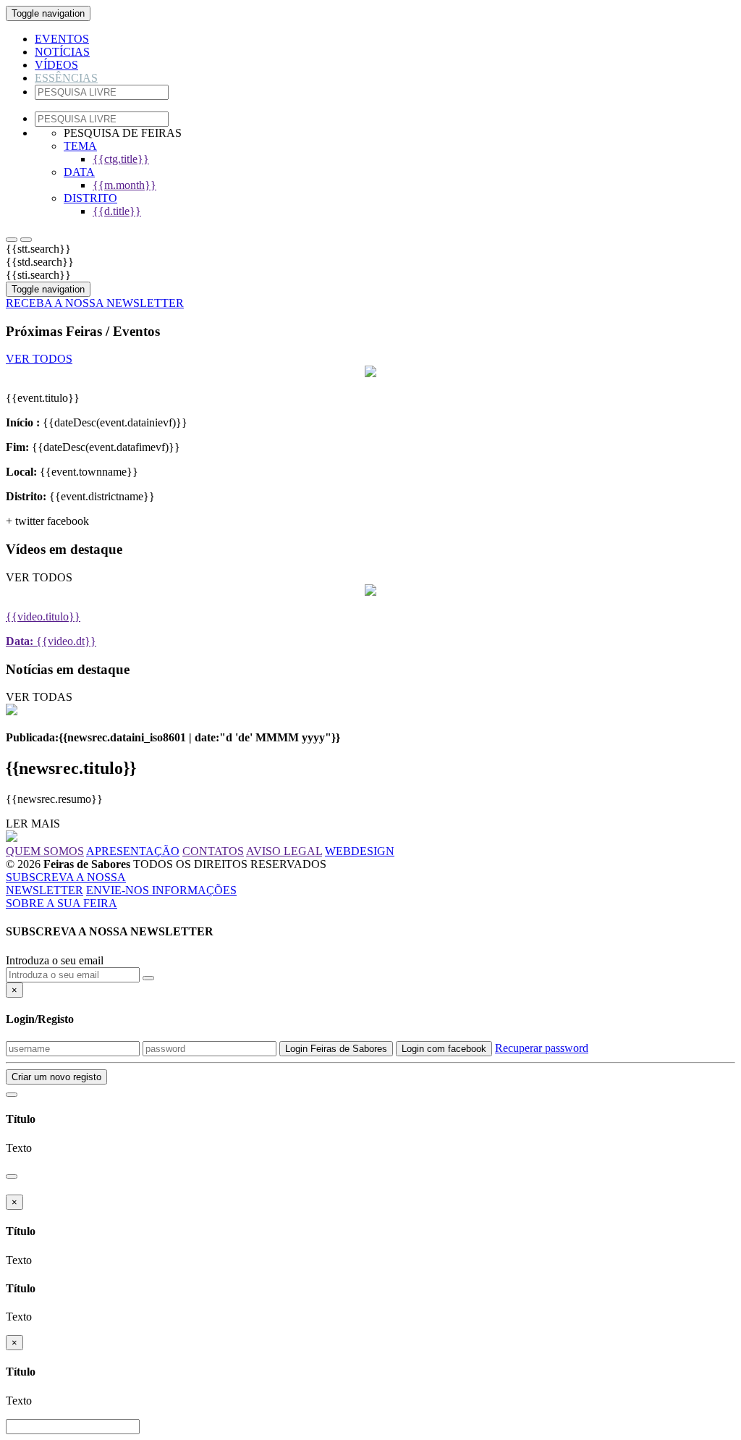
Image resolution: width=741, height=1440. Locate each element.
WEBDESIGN (359, 851)
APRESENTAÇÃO (132, 851)
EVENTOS (62, 39)
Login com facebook (444, 1048)
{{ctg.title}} (121, 159)
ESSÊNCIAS (66, 78)
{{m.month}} (124, 185)
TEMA (80, 146)
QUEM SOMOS (45, 851)
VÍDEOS (56, 65)
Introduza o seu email (54, 960)
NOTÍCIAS (62, 52)
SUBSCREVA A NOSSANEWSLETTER (66, 883)
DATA (79, 172)
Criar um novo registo (56, 1076)
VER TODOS (39, 359)
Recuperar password (541, 1048)
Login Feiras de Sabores (336, 1048)
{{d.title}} (117, 211)
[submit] (11, 239)
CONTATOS (213, 851)
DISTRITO (90, 198)
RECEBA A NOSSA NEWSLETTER (95, 303)
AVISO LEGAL (284, 851)
